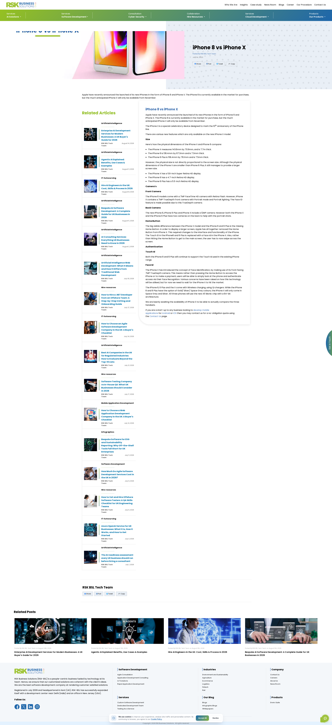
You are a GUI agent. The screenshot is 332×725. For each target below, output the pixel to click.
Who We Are (231, 4)
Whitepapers (207, 708)
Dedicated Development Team (130, 705)
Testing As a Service (125, 708)
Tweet (220, 64)
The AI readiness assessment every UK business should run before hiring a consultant (117, 558)
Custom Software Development (130, 702)
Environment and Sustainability (215, 674)
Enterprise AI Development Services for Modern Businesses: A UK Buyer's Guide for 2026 (115, 135)
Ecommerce (207, 681)
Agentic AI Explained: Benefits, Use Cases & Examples (113, 162)
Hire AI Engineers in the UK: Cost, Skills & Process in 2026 (117, 187)
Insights (244, 4)
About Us (274, 681)
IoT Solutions (122, 681)
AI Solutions (13, 16)
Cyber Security (136, 16)
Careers (273, 678)
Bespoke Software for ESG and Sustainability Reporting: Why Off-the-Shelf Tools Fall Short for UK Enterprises (117, 445)
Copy (232, 64)
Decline (216, 718)
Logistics (205, 684)
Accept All (202, 718)
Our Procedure (304, 4)
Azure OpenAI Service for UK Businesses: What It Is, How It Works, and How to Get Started (117, 531)
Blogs (281, 4)
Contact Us (320, 4)
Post (209, 64)
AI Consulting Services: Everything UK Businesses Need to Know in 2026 (115, 240)
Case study (256, 4)
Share (198, 64)
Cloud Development (256, 16)
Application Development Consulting (132, 678)
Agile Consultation (125, 674)
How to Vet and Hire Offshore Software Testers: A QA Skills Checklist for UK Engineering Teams (117, 502)
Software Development (73, 16)
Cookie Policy (156, 719)
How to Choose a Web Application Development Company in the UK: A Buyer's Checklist (117, 415)
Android (166, 313)
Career (290, 4)
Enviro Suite (275, 702)
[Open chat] (325, 718)
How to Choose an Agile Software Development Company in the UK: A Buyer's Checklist (117, 328)
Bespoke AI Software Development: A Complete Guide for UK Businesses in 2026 (115, 213)
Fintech (205, 687)
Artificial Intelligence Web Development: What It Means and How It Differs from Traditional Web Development (117, 269)
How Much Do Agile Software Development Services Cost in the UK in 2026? (117, 474)
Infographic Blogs (209, 705)
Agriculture (207, 678)
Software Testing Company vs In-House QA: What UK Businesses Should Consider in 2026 (116, 386)
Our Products (316, 16)
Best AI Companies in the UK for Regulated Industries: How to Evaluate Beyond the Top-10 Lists (116, 357)
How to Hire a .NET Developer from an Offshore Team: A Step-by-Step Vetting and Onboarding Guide (116, 299)
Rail (203, 690)
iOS (175, 313)
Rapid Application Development (130, 684)
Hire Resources (195, 16)
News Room (270, 4)
